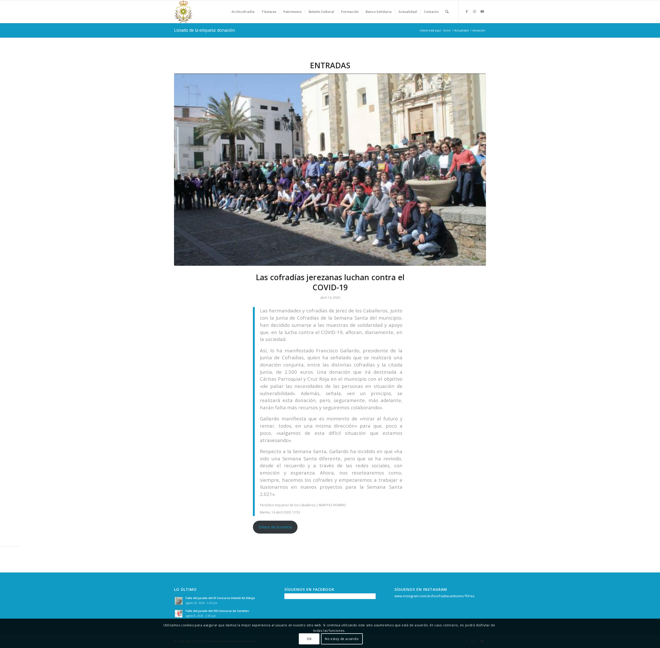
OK (309, 639)
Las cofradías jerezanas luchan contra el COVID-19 (330, 282)
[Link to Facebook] (467, 11)
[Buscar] (447, 11)
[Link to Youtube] (482, 11)
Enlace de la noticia (275, 526)
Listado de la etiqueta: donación (204, 30)
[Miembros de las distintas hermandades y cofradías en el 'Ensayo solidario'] (330, 169)
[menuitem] (243, 11)
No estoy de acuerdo (342, 639)
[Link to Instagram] (474, 11)
